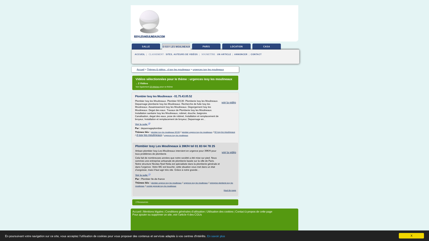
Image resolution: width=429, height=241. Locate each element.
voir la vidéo (229, 102)
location (236, 46)
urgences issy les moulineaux (176, 135)
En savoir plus (216, 236)
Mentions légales (153, 211)
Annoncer (241, 54)
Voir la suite (141, 124)
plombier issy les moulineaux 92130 (165, 132)
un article (224, 54)
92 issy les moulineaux (224, 132)
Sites (169, 54)
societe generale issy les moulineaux (161, 186)
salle (146, 46)
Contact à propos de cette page (253, 211)
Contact (256, 54)
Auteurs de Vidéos (186, 54)
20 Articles (154, 87)
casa (266, 46)
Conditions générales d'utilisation (185, 211)
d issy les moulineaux (176, 47)
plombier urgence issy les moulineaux (197, 132)
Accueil (140, 54)
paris (206, 46)
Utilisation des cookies (220, 211)
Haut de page (230, 190)
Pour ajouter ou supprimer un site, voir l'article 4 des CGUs (167, 214)
